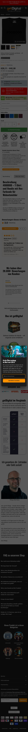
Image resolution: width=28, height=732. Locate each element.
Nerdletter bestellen (14, 380)
